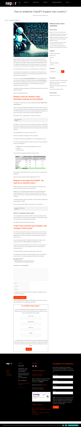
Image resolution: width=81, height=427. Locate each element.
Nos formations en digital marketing (56, 89)
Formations (45, 2)
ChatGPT (20, 90)
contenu (41, 215)
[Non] (79, 425)
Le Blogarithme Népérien (56, 2)
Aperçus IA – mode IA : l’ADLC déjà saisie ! (58, 32)
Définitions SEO (52, 55)
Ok (63, 425)
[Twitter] (36, 366)
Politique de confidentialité (73, 425)
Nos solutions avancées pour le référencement (58, 80)
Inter (50, 59)
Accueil (19, 2)
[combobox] (55, 71)
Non (66, 425)
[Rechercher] (62, 71)
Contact (67, 2)
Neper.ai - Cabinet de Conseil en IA (38, 408)
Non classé (52, 64)
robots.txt (20, 259)
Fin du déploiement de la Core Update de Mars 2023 (24, 262)
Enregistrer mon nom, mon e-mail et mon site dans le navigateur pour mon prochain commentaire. (30, 292)
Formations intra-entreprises (37, 375)
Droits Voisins (42, 80)
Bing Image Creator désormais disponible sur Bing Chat (24, 260)
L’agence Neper (36, 2)
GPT (24, 59)
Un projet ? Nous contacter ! (55, 95)
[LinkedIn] (33, 366)
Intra (50, 61)
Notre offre (26, 2)
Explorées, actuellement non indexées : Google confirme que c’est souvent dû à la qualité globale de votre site (59, 39)
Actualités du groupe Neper (55, 53)
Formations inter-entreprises (37, 374)
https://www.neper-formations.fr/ (38, 389)
